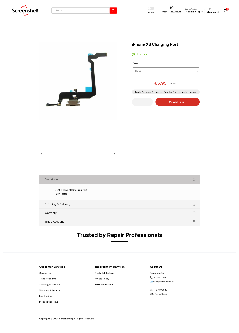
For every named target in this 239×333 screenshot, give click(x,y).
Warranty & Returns (49, 290)
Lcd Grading (45, 296)
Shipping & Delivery (49, 284)
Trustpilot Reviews (104, 273)
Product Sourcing (48, 301)
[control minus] (135, 102)
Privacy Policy (102, 278)
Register (168, 92)
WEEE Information (104, 284)
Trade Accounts (47, 278)
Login (156, 92)
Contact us (45, 273)
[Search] (113, 10)
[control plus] (150, 102)
